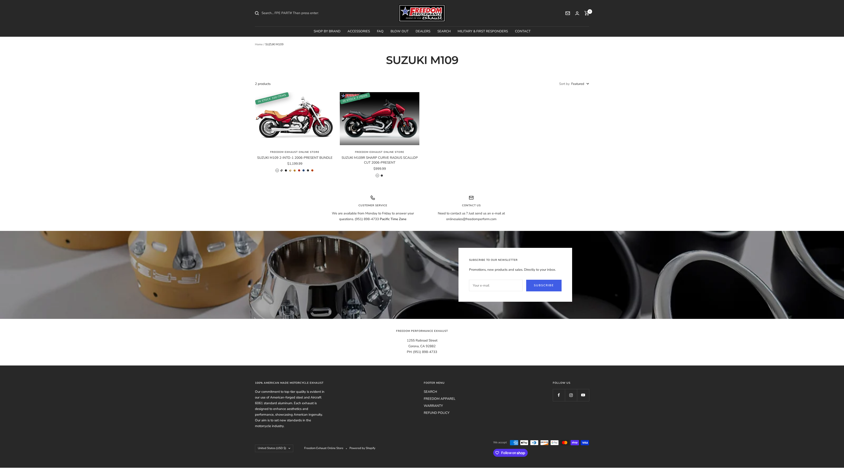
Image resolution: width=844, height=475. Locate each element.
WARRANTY (433, 406)
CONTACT (523, 31)
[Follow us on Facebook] (559, 395)
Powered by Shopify (362, 448)
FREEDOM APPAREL (439, 398)
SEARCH (444, 31)
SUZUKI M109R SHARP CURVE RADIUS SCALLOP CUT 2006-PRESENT (380, 160)
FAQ (380, 31)
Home (259, 44)
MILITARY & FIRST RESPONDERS (483, 31)
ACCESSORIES (358, 31)
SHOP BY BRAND (327, 31)
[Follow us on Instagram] (571, 395)
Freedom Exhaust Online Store (294, 152)
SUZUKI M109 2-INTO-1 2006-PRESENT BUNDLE (295, 157)
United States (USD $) (272, 448)
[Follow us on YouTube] (583, 395)
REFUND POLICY (436, 413)
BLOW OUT (400, 31)
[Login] (577, 13)
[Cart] (586, 13)
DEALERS (423, 31)
